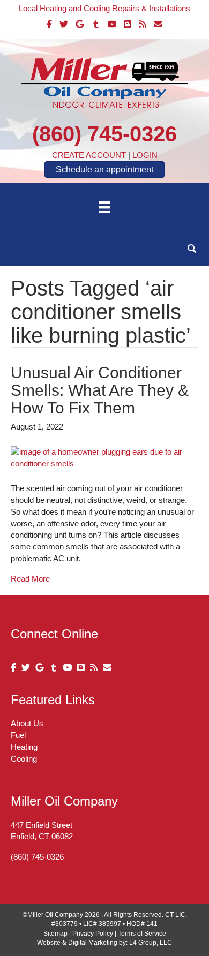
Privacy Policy (92, 933)
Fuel (18, 735)
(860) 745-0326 (104, 134)
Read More (30, 578)
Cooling (24, 758)
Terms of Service (142, 933)
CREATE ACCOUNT (89, 155)
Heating (24, 746)
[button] (192, 249)
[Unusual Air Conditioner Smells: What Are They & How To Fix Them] (104, 457)
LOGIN (145, 155)
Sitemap (55, 933)
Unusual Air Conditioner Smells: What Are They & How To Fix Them (100, 390)
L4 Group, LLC (150, 942)
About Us (27, 723)
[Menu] (104, 207)
